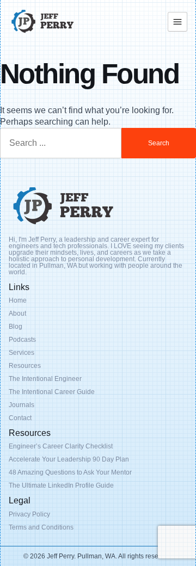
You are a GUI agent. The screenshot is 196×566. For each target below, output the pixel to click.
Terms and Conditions (41, 527)
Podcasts (22, 339)
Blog (15, 326)
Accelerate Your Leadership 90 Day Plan (69, 459)
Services (21, 352)
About (17, 313)
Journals (21, 405)
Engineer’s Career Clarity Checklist (61, 446)
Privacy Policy (29, 514)
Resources (25, 366)
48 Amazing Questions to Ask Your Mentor (70, 472)
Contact (20, 418)
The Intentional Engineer (45, 379)
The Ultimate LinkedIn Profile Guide (61, 485)
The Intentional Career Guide (52, 392)
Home (18, 300)
